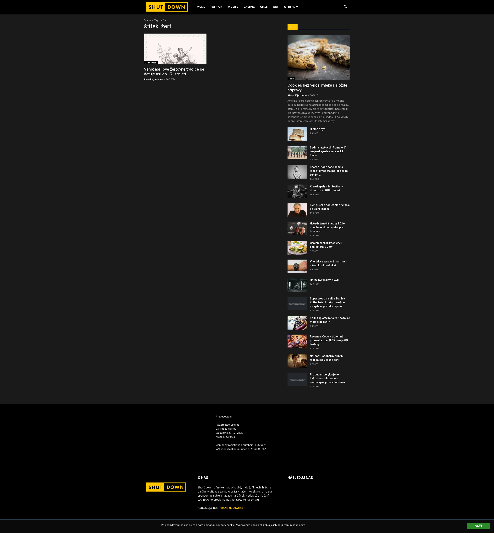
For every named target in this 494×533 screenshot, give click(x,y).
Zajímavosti (150, 62)
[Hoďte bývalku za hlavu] (297, 285)
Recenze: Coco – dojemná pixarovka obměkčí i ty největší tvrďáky (329, 340)
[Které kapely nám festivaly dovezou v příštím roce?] (297, 191)
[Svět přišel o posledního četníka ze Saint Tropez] (297, 210)
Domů (147, 20)
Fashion (216, 6)
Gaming (249, 6)
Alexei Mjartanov (153, 79)
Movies (233, 6)
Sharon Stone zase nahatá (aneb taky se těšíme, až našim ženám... (329, 170)
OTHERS (289, 6)
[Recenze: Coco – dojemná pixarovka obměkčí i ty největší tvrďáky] (297, 341)
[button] (345, 7)
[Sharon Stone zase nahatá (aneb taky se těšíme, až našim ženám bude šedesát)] (297, 172)
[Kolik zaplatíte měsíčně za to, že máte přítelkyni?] (297, 323)
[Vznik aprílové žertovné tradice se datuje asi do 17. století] (175, 49)
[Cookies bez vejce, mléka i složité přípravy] (319, 57)
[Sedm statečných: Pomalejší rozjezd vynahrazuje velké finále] (297, 152)
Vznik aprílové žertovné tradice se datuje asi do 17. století (174, 71)
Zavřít (478, 526)
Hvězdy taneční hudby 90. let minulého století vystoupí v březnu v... (327, 227)
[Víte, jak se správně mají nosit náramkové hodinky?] (297, 266)
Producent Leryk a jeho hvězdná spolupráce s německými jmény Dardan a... (328, 378)
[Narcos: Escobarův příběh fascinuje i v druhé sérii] (297, 361)
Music (201, 6)
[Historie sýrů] (297, 134)
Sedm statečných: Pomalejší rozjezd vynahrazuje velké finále (328, 151)
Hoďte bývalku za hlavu (324, 280)
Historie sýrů (318, 129)
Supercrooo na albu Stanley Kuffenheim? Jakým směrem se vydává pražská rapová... (328, 302)
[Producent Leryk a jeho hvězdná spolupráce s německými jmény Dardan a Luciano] (297, 379)
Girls (264, 6)
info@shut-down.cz (231, 507)
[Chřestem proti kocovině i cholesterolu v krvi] (297, 248)
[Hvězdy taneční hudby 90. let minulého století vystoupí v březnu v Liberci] (297, 228)
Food (291, 78)
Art (276, 6)
